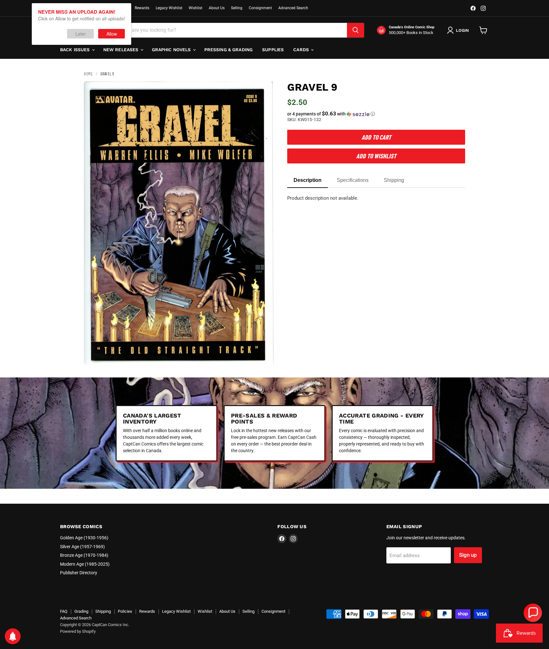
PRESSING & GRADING (228, 49)
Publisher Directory (78, 572)
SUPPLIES (273, 49)
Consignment (260, 8)
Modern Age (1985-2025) (85, 564)
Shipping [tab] (394, 180)
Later (80, 34)
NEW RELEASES (121, 49)
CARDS (301, 49)
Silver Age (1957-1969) (82, 546)
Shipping (103, 611)
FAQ (63, 611)
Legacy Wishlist (169, 8)
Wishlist (195, 8)
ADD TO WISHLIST (376, 156)
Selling (236, 8)
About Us (217, 8)
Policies (125, 611)
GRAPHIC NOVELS (172, 49)
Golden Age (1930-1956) (84, 537)
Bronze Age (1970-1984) (84, 555)
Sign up (468, 555)
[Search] (355, 30)
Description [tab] (308, 180)
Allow (111, 34)
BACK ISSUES (75, 49)
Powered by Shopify (78, 631)
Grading (81, 611)
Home (88, 73)
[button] (376, 114)
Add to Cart (376, 137)
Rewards (142, 8)
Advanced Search (293, 8)
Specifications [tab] (353, 180)
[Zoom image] (264, 354)
